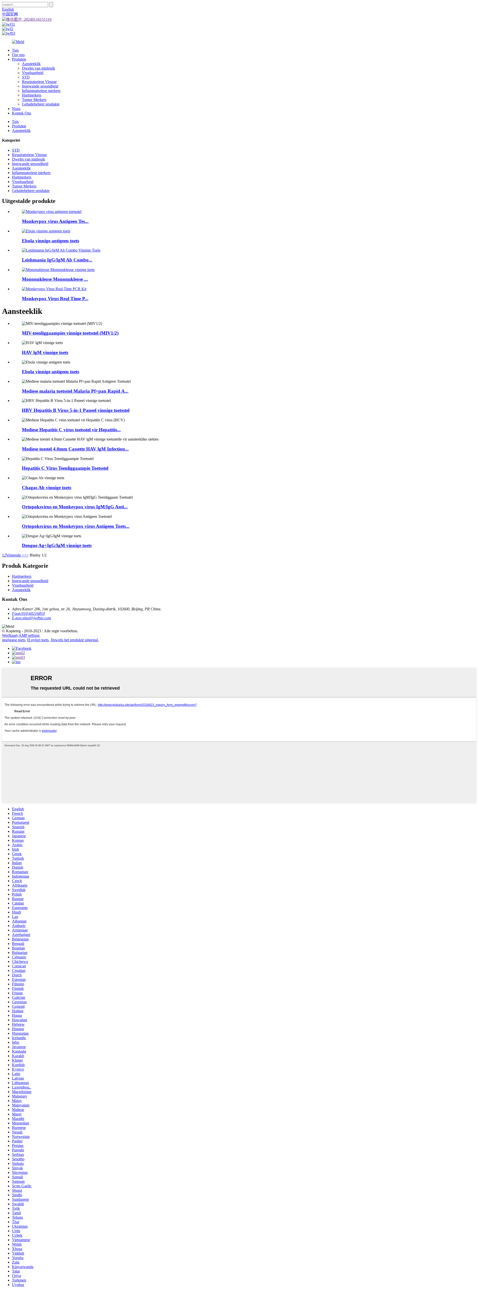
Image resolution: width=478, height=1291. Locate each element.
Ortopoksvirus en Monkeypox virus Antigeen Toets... (75, 526)
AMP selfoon (29, 635)
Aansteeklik (31, 64)
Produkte (19, 59)
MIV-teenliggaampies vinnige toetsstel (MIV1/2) (70, 333)
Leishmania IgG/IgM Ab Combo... (57, 260)
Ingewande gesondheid (40, 86)
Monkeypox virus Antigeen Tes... (55, 221)
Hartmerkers (31, 95)
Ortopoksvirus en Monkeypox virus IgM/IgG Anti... (75, 506)
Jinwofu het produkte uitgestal (74, 640)
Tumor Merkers (34, 99)
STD (26, 77)
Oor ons (18, 55)
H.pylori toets (38, 640)
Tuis (15, 50)
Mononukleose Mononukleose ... (55, 279)
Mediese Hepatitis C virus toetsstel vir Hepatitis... (71, 429)
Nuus (16, 108)
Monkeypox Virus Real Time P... (55, 298)
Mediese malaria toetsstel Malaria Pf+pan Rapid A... (75, 391)
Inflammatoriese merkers (41, 91)
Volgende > (15, 555)
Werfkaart (9, 635)
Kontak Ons (21, 113)
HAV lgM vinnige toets (45, 352)
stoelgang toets (13, 640)
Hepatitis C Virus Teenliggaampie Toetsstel (65, 468)
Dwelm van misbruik (38, 68)
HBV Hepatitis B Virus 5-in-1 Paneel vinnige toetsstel (75, 410)
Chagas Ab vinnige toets (46, 487)
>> (26, 555)
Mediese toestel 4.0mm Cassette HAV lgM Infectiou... (75, 449)
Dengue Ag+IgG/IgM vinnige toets (57, 545)
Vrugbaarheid (32, 73)
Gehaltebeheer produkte (41, 104)
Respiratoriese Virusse (39, 82)
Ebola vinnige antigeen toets (50, 240)
